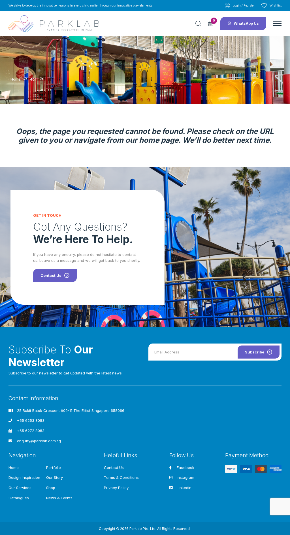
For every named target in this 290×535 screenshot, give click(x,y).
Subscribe (254, 352)
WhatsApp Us (246, 23)
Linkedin (184, 487)
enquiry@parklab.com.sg (39, 441)
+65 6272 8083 (30, 430)
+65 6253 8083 (30, 420)
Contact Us (50, 275)
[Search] (198, 23)
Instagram (185, 477)
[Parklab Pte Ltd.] (53, 23)
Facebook (185, 467)
